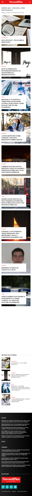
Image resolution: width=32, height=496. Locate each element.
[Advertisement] (16, 332)
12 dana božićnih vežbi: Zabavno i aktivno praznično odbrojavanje (11, 137)
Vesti (2, 196)
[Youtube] (15, 487)
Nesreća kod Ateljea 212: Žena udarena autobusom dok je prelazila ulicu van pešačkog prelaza (15, 425)
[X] (11, 487)
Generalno (4, 37)
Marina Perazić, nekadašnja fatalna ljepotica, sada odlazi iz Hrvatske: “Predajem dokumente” (15, 466)
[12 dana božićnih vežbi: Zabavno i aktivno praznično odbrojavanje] (16, 128)
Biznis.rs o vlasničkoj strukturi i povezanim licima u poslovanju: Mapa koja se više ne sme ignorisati (12, 103)
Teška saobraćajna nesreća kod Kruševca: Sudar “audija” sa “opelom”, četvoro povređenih (14, 428)
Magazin (3, 66)
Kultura (3, 265)
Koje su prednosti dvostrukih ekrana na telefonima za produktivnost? (20, 376)
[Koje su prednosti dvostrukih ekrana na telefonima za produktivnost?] (16, 63)
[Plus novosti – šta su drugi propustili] (16, 30)
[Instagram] (7, 487)
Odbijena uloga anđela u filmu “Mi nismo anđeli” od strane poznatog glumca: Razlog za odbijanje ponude (15, 454)
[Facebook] (3, 487)
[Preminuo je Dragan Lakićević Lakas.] (16, 258)
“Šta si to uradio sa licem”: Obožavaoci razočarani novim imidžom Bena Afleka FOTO (15, 450)
